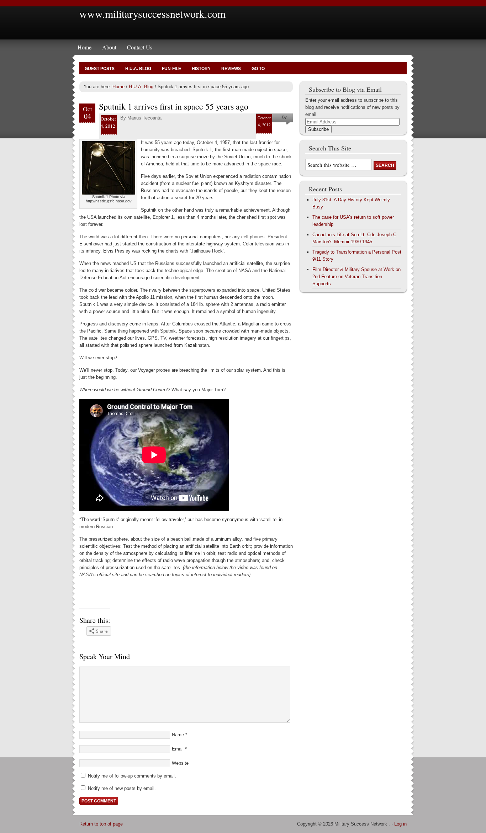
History (201, 68)
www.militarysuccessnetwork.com (152, 13)
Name (178, 734)
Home (84, 47)
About (109, 47)
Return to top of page (101, 824)
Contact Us (139, 47)
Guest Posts (100, 68)
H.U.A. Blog (138, 68)
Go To (258, 68)
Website (180, 763)
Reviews (231, 68)
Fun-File (171, 68)
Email (178, 749)
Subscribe (318, 129)
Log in (400, 824)
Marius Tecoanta (144, 118)
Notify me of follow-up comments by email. (132, 776)
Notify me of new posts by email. (122, 788)
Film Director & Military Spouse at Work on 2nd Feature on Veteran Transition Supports (356, 276)
